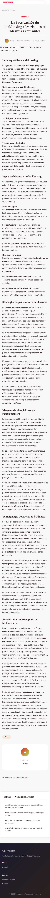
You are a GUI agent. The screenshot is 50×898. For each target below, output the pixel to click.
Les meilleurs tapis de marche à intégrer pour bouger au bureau (24, 814)
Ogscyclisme (8, 850)
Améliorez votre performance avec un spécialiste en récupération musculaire (24, 806)
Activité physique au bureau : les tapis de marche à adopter (23, 829)
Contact (5, 884)
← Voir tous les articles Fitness (15, 777)
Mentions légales (8, 879)
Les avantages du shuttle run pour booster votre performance (22, 821)
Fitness (12, 10)
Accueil (5, 10)
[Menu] (45, 2)
